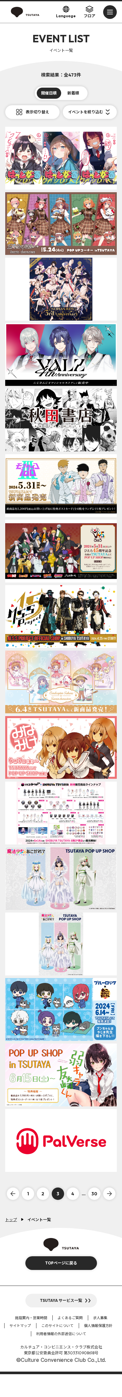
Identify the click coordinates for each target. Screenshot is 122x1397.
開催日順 (49, 93)
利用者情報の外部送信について (61, 1334)
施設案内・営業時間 (31, 1318)
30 (94, 1194)
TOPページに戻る (61, 1262)
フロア (89, 15)
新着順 (73, 93)
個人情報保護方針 (98, 1325)
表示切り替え (37, 111)
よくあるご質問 (70, 1318)
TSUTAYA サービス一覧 (61, 1300)
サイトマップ (20, 1325)
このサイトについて (57, 1325)
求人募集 (100, 1318)
